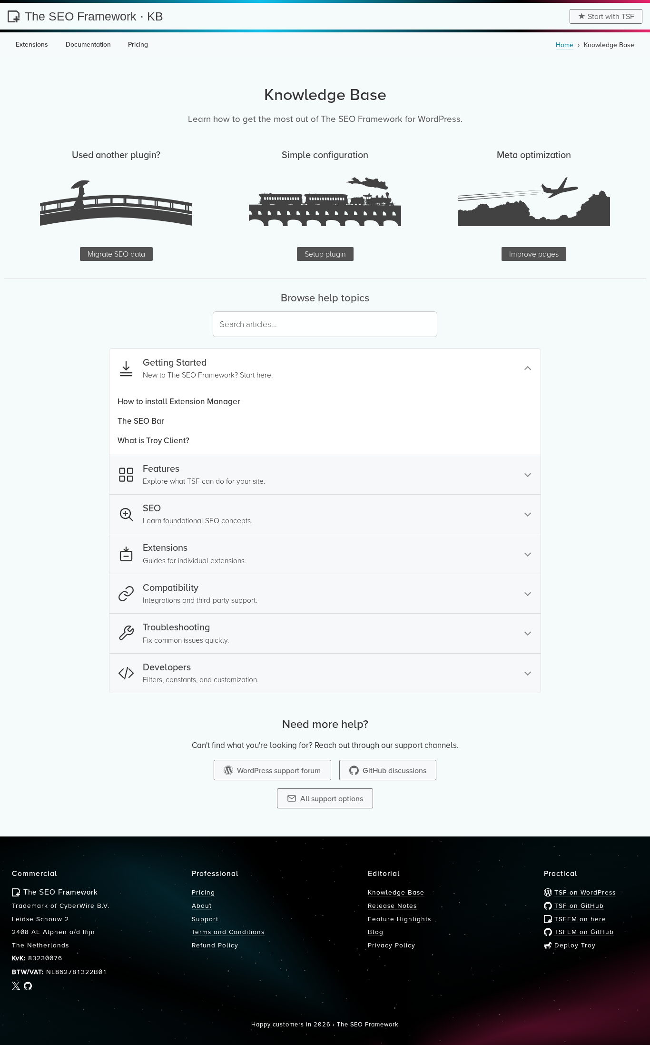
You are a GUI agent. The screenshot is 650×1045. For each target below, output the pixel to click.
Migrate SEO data (116, 254)
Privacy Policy (391, 944)
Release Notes (392, 905)
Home (564, 45)
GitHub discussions (394, 770)
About (202, 905)
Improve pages (534, 254)
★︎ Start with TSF (606, 16)
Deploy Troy (574, 944)
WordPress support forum (279, 770)
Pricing (203, 891)
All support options (331, 798)
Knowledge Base (396, 891)
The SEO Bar (141, 421)
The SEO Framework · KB (94, 16)
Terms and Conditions (228, 931)
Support (205, 918)
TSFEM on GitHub (583, 931)
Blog (376, 931)
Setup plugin (325, 254)
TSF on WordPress (584, 891)
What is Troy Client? (153, 440)
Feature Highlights (399, 918)
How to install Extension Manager (179, 401)
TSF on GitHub (578, 905)
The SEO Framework (368, 1024)
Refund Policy (215, 944)
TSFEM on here (579, 918)
